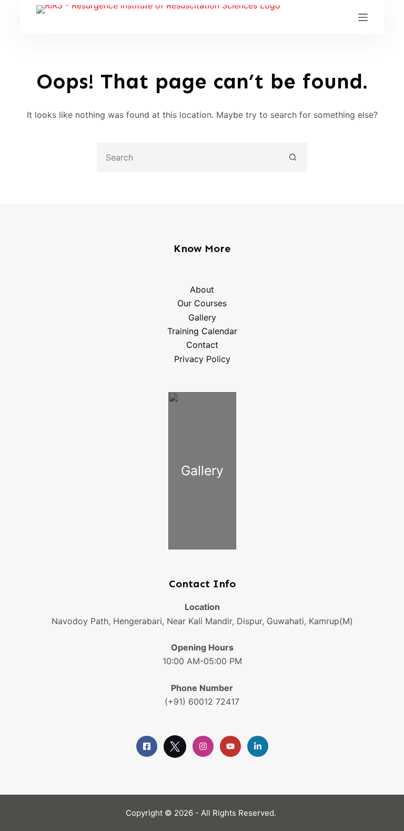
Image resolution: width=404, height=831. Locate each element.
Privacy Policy (202, 359)
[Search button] (292, 157)
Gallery (202, 317)
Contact (202, 344)
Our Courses (202, 303)
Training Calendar (202, 331)
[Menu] (363, 17)
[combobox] (188, 157)
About (202, 289)
